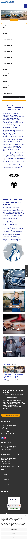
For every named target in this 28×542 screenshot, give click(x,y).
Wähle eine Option (8, 45)
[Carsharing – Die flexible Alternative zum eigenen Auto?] (8, 369)
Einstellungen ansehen (14, 537)
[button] (26, 515)
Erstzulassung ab (7, 67)
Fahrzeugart (5, 43)
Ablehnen (14, 533)
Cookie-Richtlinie (9, 540)
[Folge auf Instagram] (5, 438)
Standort (5, 91)
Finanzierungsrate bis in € (8, 85)
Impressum (20, 540)
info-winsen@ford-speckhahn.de (10, 454)
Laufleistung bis (6, 73)
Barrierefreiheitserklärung (10, 487)
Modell (4, 37)
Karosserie (5, 49)
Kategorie (5, 25)
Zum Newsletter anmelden (10, 415)
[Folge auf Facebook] (2, 438)
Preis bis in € (6, 79)
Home (5, 474)
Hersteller (5, 31)
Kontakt (6, 477)
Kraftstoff (5, 55)
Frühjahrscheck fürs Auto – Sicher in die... (19, 376)
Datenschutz (15, 540)
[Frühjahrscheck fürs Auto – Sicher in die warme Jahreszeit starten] (19, 369)
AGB (5, 482)
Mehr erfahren (14, 20)
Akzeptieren (14, 529)
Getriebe (5, 61)
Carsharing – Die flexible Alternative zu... (8, 377)
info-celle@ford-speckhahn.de (9, 434)
